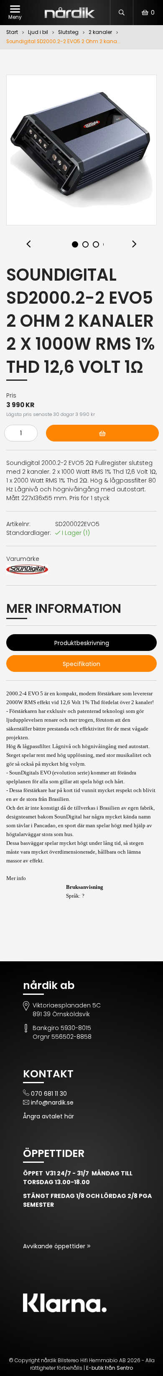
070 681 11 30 (49, 1093)
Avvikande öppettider (55, 1246)
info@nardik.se (52, 1102)
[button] (28, 244)
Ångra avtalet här (48, 1116)
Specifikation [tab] (81, 664)
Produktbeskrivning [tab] (81, 643)
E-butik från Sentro (109, 1367)
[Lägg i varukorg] (102, 433)
